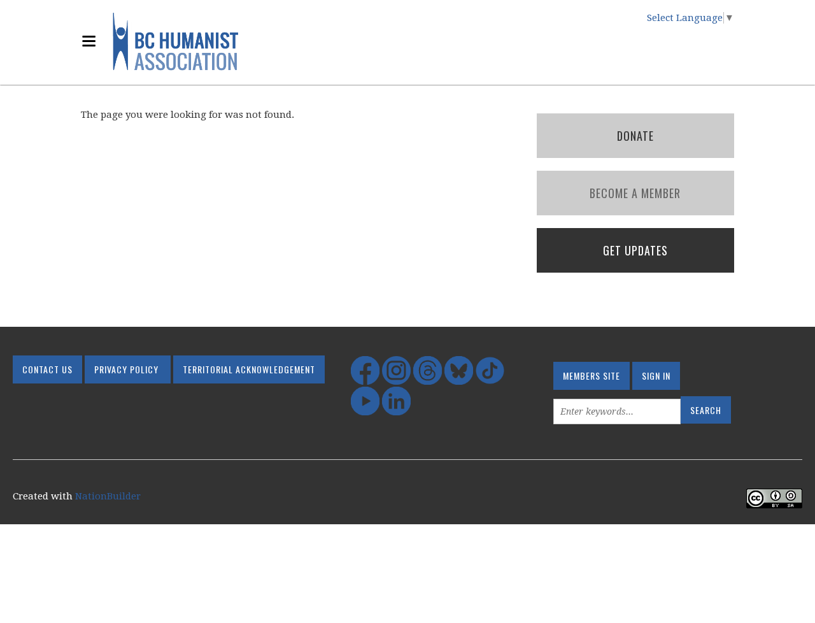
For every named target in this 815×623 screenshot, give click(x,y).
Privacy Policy (126, 369)
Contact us (47, 369)
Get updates (635, 250)
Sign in (656, 375)
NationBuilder (108, 496)
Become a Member (635, 193)
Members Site (591, 375)
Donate (635, 135)
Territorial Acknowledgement (249, 369)
